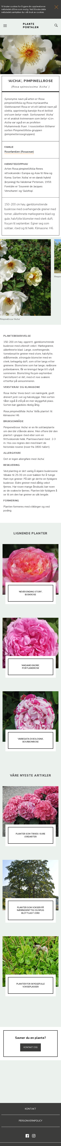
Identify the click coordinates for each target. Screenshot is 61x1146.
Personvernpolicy (30, 1120)
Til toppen (30, 1040)
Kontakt (30, 1108)
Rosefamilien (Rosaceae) (19, 152)
